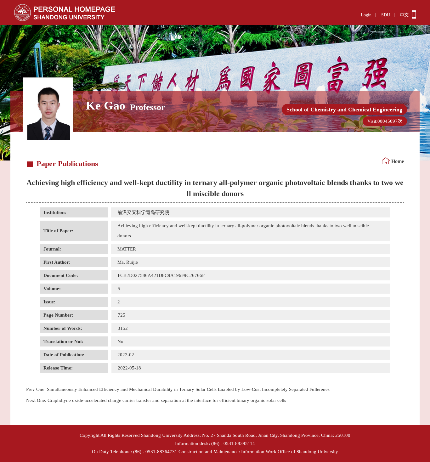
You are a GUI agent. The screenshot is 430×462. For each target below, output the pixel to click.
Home (397, 161)
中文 (404, 15)
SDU (385, 15)
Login (366, 15)
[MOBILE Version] (414, 17)
